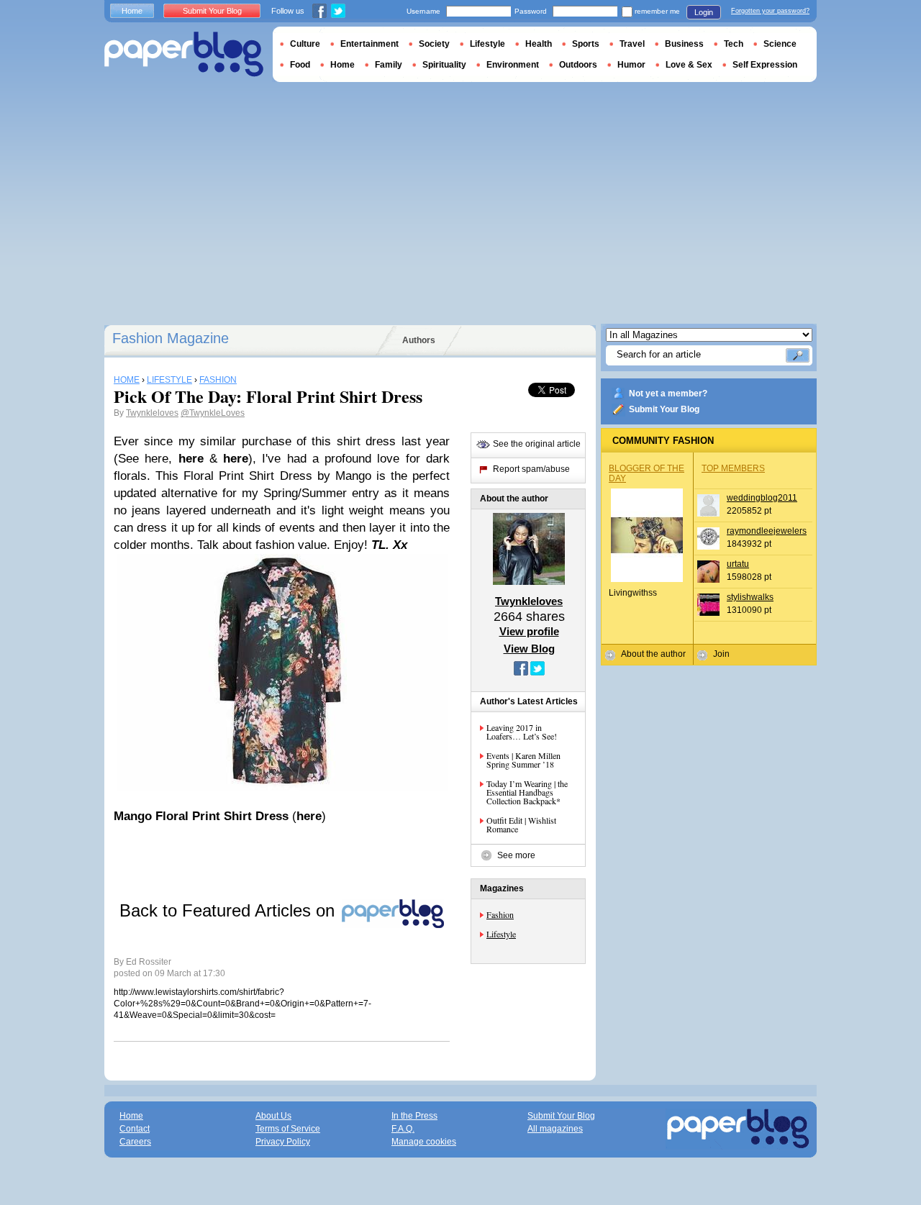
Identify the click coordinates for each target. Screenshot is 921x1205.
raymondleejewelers (767, 531)
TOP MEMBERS (733, 468)
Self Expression (764, 65)
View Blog (529, 648)
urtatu (738, 564)
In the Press (414, 1116)
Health (538, 44)
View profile (529, 631)
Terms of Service (287, 1129)
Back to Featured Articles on (229, 910)
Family (388, 65)
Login (703, 12)
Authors (418, 340)
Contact (134, 1129)
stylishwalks (750, 597)
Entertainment (369, 44)
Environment (512, 65)
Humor (631, 65)
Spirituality (444, 65)
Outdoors (578, 65)
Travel (632, 44)
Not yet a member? (668, 393)
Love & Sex (689, 65)
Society (434, 44)
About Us (273, 1116)
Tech (733, 44)
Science (780, 44)
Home (132, 10)
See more (516, 855)
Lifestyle (501, 934)
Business (684, 44)
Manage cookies (423, 1142)
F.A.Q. (402, 1129)
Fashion (500, 914)
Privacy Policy (282, 1142)
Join (721, 654)
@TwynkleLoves (213, 413)
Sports (585, 44)
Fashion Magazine (170, 338)
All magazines (555, 1129)
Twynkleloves (152, 413)
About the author (653, 654)
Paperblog (183, 54)
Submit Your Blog (664, 409)
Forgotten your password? (770, 10)
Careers (135, 1142)
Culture (305, 44)
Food (300, 65)
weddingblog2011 (762, 498)
